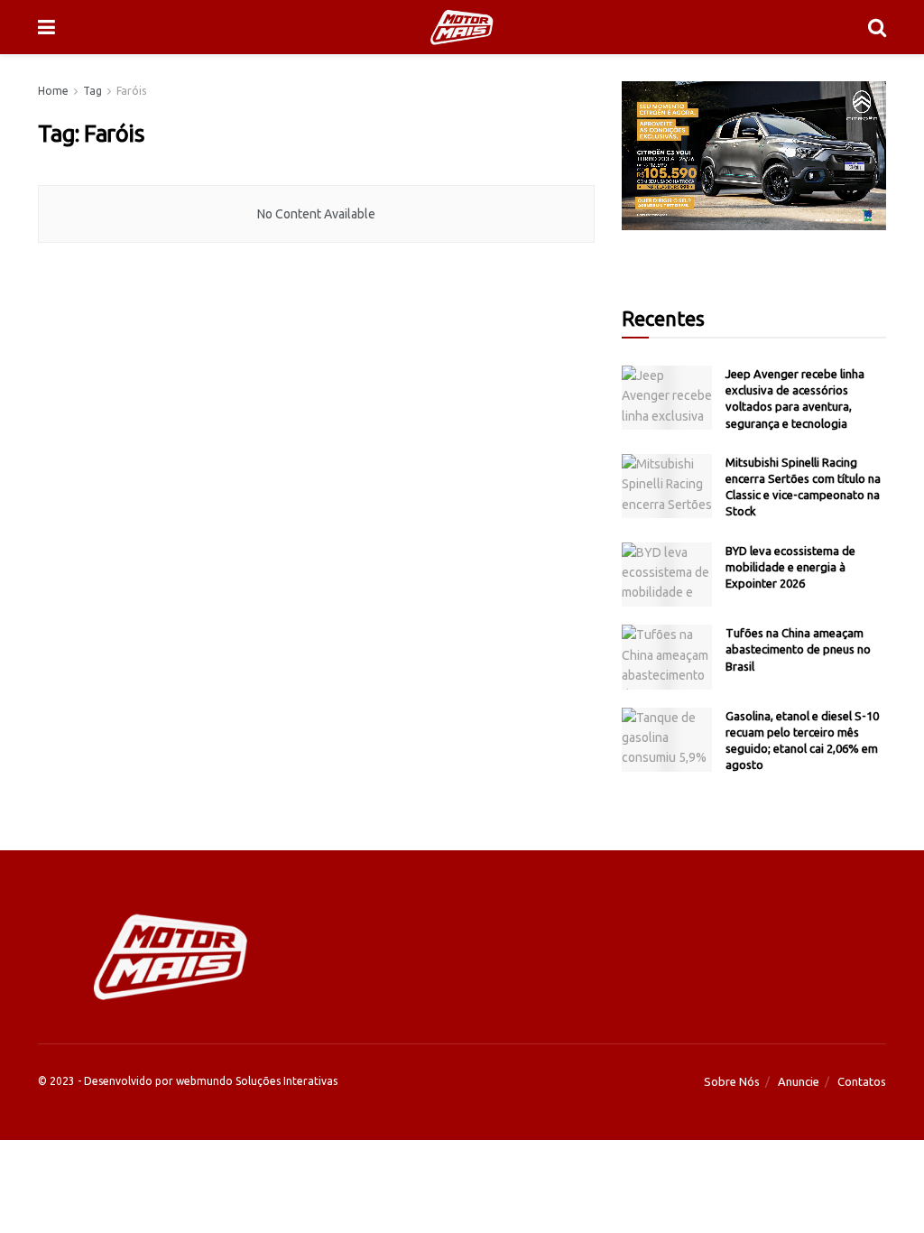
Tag (92, 91)
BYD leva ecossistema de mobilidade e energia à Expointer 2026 (790, 566)
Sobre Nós (732, 1081)
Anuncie (798, 1081)
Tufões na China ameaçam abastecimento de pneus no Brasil (798, 649)
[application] (754, 155)
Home (53, 91)
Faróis (131, 91)
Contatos (861, 1081)
